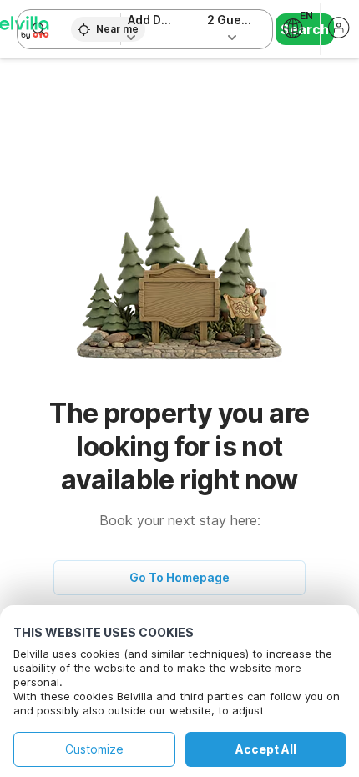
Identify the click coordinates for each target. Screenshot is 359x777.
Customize (94, 749)
